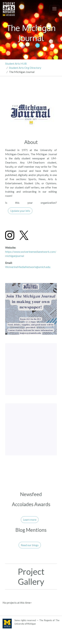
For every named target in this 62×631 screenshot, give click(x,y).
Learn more (29, 519)
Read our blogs (30, 545)
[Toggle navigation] (54, 8)
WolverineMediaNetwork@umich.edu (27, 266)
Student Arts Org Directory (25, 67)
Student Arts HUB (16, 63)
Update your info (20, 210)
